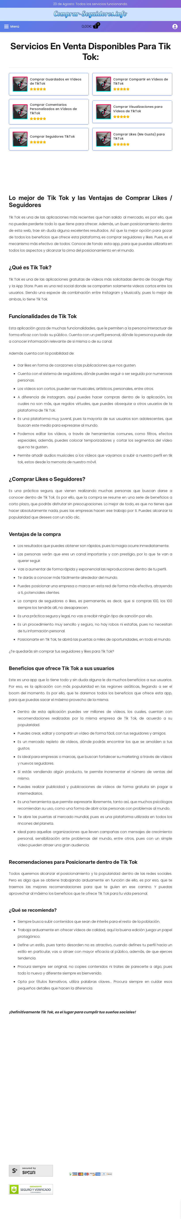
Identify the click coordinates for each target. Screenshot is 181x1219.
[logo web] (90, 14)
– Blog (133, 1043)
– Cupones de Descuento (150, 1082)
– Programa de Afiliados (148, 1076)
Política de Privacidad (140, 1200)
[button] (31, 26)
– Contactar (138, 1069)
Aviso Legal (110, 1200)
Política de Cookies (39, 1200)
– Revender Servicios (145, 1089)
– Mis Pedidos (139, 1036)
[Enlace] (174, 26)
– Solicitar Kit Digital (144, 1096)
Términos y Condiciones (77, 1200)
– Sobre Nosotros (142, 1062)
